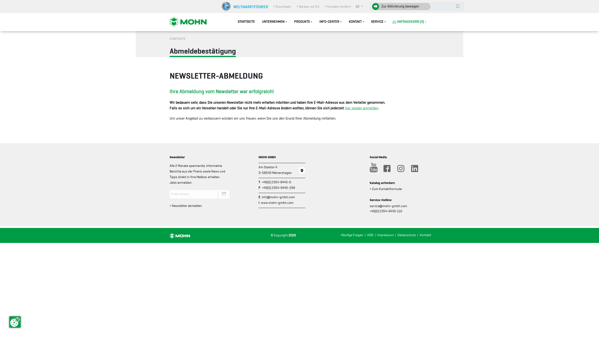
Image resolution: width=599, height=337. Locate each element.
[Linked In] (414, 168)
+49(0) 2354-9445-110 (386, 211)
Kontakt (355, 22)
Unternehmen (273, 22)
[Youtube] (373, 168)
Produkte (302, 22)
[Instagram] (400, 168)
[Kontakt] (301, 170)
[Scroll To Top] (591, 331)
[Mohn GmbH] (188, 21)
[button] (359, 6)
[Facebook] (387, 168)
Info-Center (329, 22)
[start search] (458, 7)
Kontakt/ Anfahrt (339, 6)
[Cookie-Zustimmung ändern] (15, 322)
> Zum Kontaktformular (386, 189)
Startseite (246, 22)
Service (377, 22)
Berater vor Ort (309, 6)
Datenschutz (407, 235)
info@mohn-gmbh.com (278, 197)
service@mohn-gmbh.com (388, 206)
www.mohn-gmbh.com (277, 203)
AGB (370, 235)
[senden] (224, 194)
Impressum (385, 235)
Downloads (283, 6)
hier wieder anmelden (361, 108)
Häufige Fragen (352, 235)
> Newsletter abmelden (186, 206)
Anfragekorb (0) (410, 22)
